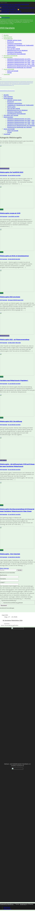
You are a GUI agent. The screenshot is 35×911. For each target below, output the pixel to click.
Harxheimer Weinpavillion (14, 52)
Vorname (3, 579)
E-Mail (2, 582)
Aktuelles (6, 35)
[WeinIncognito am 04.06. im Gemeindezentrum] (17, 250)
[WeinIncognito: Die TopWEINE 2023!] (17, 167)
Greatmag (23, 904)
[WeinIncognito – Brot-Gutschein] (17, 548)
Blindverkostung (4, 168)
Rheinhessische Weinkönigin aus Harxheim (19, 67)
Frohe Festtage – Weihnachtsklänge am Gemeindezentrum (17, 13)
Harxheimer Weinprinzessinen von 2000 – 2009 (20, 60)
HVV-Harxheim (7, 27)
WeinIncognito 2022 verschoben (10, 297)
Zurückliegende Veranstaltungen (16, 54)
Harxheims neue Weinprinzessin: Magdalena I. (14, 380)
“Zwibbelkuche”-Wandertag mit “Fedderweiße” (20, 45)
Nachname (3, 575)
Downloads (7, 74)
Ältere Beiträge (4, 568)
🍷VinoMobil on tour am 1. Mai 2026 (10, 11)
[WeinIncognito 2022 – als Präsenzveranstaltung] (17, 334)
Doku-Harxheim (8, 37)
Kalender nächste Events (14, 40)
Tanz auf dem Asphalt (13, 49)
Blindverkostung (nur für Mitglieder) (17, 50)
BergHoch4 (10, 42)
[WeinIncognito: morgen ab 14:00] (17, 208)
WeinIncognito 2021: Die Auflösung (11, 421)
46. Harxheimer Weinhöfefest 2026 (10, 6)
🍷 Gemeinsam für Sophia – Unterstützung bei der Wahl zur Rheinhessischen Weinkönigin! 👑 (17, 8)
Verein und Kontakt (9, 69)
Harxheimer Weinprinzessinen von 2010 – (19, 59)
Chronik (9, 72)
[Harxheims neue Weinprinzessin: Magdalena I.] (17, 375)
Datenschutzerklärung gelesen (13, 603)
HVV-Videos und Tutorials (10, 55)
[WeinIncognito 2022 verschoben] (17, 291)
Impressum (7, 907)
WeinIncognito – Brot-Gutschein (10, 554)
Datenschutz (7, 909)
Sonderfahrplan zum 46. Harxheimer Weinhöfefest (14, 4)
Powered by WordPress (7, 904)
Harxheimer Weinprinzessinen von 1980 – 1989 (20, 64)
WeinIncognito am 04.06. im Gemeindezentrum (14, 256)
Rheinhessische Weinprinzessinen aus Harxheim (21, 66)
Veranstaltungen (8, 38)
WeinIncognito (11, 47)
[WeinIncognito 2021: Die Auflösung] (17, 416)
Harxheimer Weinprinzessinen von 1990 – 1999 (20, 62)
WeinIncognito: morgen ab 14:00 (10, 213)
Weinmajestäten (8, 57)
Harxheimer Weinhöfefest (14, 43)
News (1, 209)
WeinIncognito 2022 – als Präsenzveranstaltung (14, 339)
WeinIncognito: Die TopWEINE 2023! (11, 172)
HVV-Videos (3, 460)
